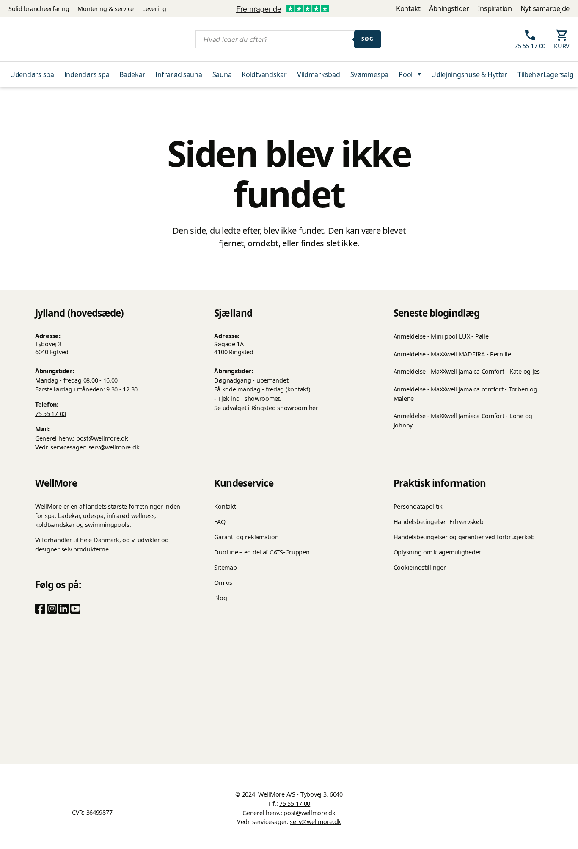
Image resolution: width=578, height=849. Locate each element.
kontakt (297, 389)
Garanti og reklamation (246, 537)
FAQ (219, 522)
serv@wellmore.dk (114, 447)
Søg (367, 38)
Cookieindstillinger (420, 567)
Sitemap (225, 567)
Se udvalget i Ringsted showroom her (266, 408)
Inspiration (495, 8)
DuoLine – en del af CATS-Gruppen (261, 552)
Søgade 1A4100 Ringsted (233, 348)
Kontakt (408, 8)
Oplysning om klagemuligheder (437, 552)
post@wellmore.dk (102, 438)
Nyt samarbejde (545, 8)
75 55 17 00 (50, 414)
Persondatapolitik (418, 506)
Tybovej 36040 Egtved (52, 348)
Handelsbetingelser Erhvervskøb (439, 522)
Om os (223, 583)
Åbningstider (449, 8)
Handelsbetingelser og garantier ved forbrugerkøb (464, 537)
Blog (220, 598)
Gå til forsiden (289, 268)
